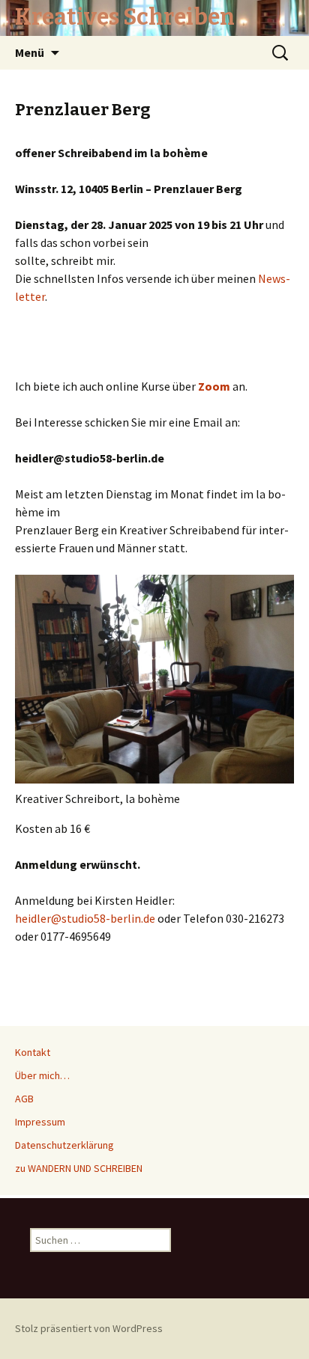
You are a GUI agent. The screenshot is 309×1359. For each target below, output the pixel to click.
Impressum (40, 1122)
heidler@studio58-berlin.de (85, 918)
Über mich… (42, 1075)
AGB (24, 1098)
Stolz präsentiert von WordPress (89, 1328)
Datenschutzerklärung (64, 1145)
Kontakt (32, 1052)
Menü (29, 52)
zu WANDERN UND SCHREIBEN (78, 1168)
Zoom (214, 386)
